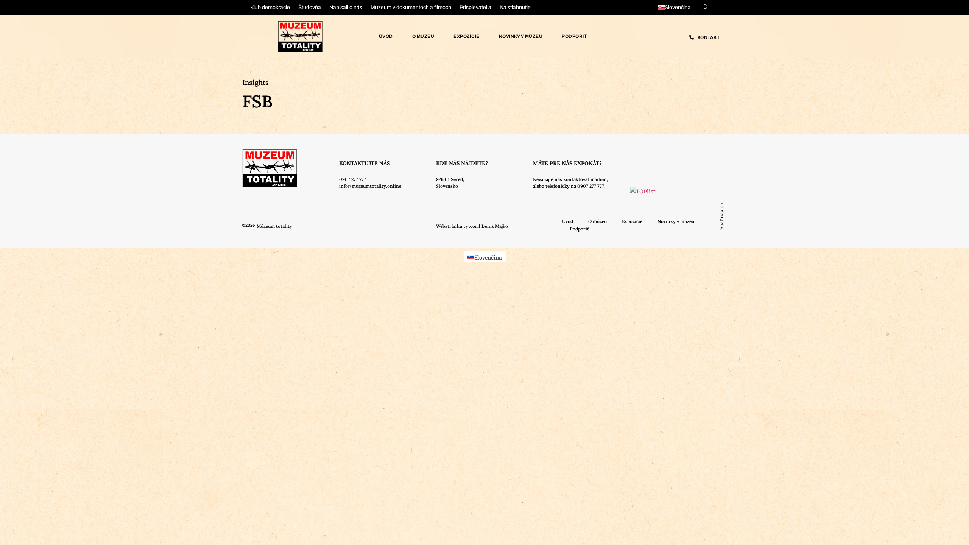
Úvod (386, 36)
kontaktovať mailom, (585, 179)
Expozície (466, 36)
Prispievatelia (475, 7)
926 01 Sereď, (450, 179)
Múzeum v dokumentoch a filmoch (411, 7)
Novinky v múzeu (521, 36)
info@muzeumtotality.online (370, 186)
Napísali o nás (345, 7)
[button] (472, 226)
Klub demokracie (270, 7)
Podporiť (574, 36)
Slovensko (447, 186)
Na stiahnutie (515, 7)
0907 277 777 (352, 179)
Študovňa (309, 7)
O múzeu (423, 36)
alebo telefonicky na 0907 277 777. (569, 186)
